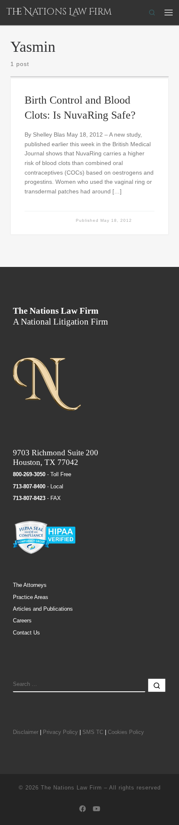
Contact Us (26, 633)
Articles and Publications (43, 609)
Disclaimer (25, 732)
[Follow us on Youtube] (96, 809)
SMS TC (92, 732)
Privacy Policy (60, 732)
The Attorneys (30, 585)
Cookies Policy (126, 732)
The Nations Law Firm (71, 787)
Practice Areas (30, 597)
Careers (22, 620)
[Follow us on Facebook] (82, 809)
